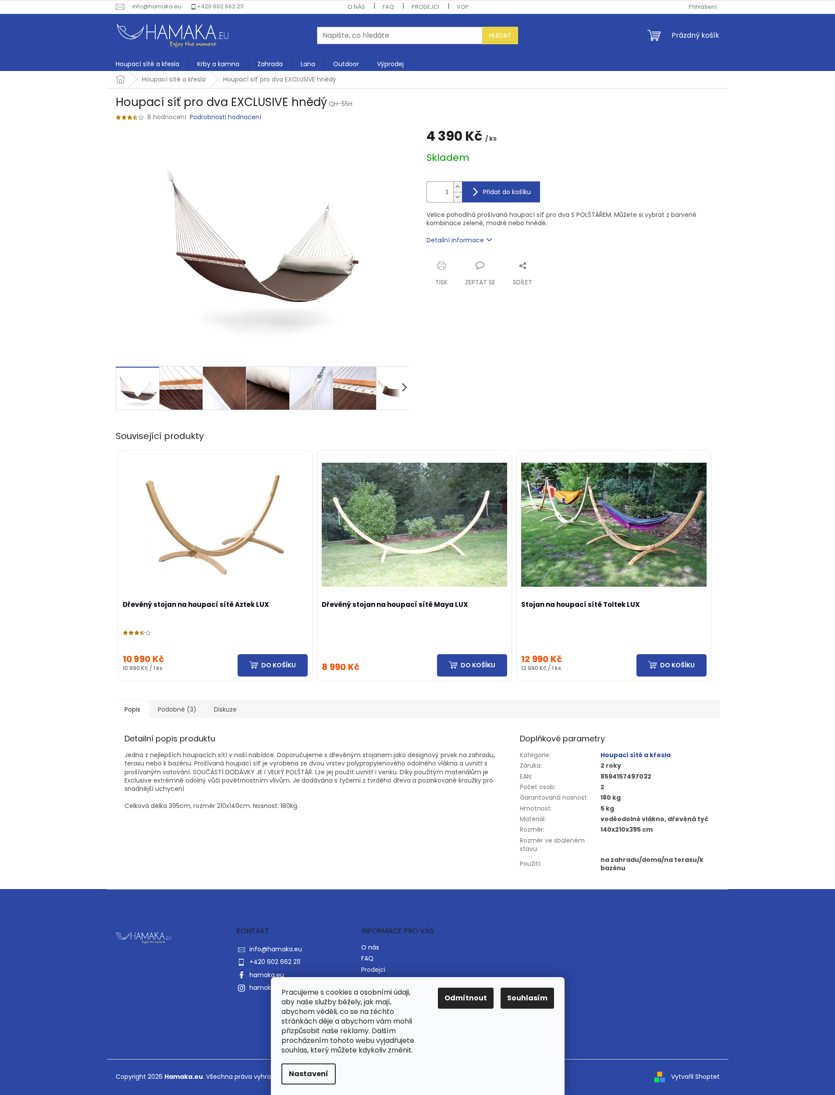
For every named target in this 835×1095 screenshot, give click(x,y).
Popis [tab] (132, 709)
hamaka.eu (266, 975)
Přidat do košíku (507, 192)
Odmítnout (465, 998)
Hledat (500, 35)
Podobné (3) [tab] (177, 709)
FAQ (388, 7)
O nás (356, 7)
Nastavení (308, 1074)
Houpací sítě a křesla (635, 755)
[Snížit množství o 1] (457, 197)
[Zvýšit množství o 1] (457, 187)
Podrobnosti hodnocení (225, 117)
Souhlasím (527, 998)
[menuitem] (147, 64)
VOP (463, 7)
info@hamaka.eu (275, 949)
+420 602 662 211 (220, 6)
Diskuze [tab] (225, 709)
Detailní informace (455, 240)
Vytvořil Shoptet (695, 1076)
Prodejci (425, 7)
